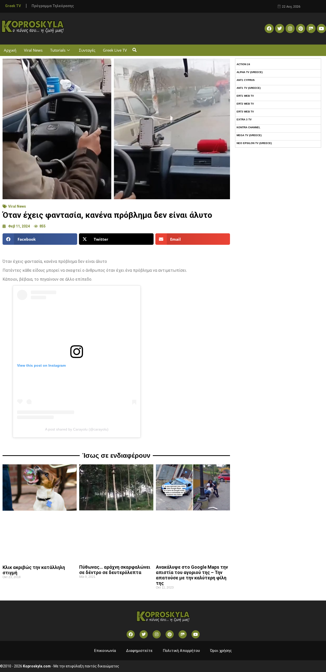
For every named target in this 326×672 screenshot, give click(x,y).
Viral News (33, 50)
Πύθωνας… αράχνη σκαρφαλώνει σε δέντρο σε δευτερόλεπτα (114, 569)
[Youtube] (321, 28)
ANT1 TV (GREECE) (249, 88)
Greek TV (13, 6)
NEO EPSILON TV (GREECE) (254, 143)
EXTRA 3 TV (244, 119)
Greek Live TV (115, 50)
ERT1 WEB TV (245, 95)
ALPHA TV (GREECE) (250, 72)
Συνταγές (87, 50)
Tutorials (57, 50)
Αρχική (10, 50)
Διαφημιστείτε (139, 650)
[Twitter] (279, 28)
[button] (134, 50)
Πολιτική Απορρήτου (181, 650)
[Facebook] (269, 28)
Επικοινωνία (105, 650)
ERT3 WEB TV (245, 111)
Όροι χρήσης (221, 650)
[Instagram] (290, 28)
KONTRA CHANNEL (248, 127)
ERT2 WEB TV (245, 103)
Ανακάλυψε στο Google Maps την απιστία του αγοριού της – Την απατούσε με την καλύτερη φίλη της (192, 575)
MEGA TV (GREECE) (249, 135)
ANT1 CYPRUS (246, 80)
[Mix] (311, 28)
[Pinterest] (300, 28)
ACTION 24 (243, 64)
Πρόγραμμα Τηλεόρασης (53, 6)
